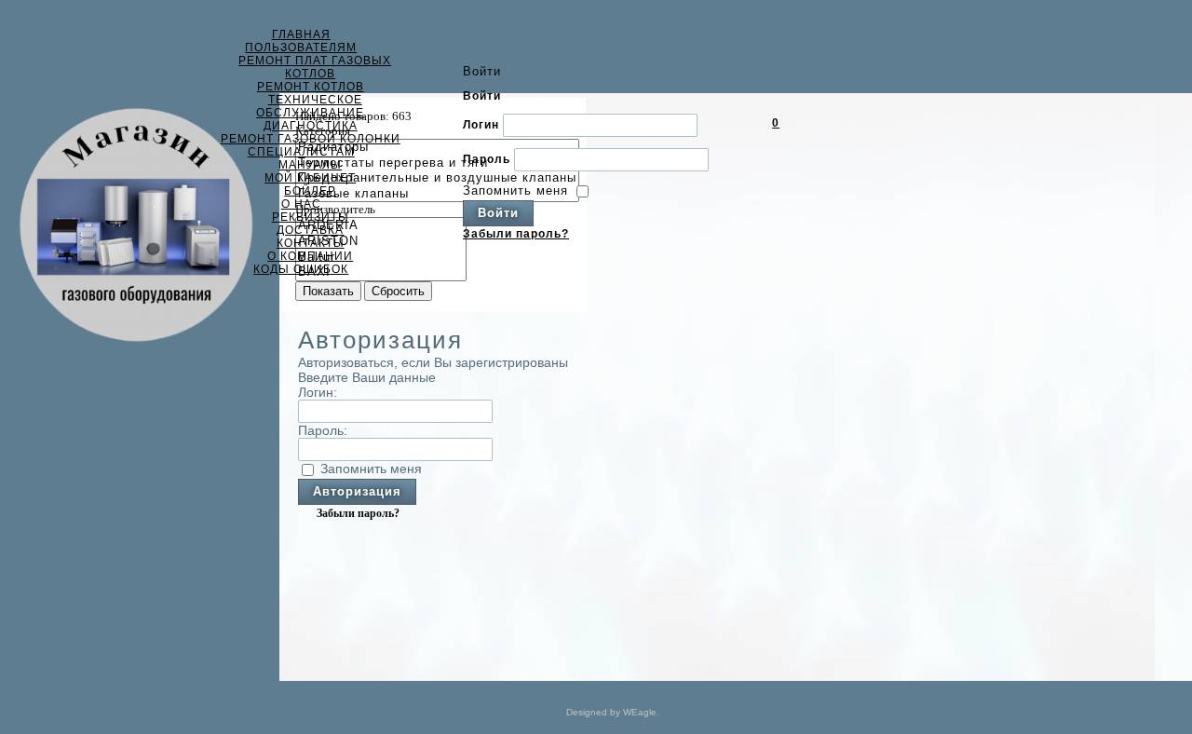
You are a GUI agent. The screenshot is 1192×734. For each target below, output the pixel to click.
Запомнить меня (515, 190)
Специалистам (301, 151)
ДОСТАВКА (310, 230)
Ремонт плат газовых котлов (314, 67)
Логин (481, 123)
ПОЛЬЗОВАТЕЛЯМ (301, 47)
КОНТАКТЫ (311, 243)
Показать (328, 291)
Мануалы (310, 164)
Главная (301, 34)
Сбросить (398, 291)
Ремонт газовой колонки (310, 138)
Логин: (317, 392)
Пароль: (322, 430)
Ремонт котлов (310, 86)
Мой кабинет (310, 177)
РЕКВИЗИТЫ (310, 217)
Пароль (486, 158)
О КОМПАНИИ (310, 256)
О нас (301, 204)
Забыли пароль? (516, 233)
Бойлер (310, 190)
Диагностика (311, 125)
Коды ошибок (300, 269)
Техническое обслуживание (310, 106)
